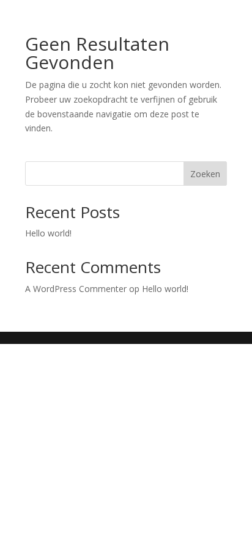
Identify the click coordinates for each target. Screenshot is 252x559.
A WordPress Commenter (76, 288)
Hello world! (48, 233)
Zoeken (205, 174)
